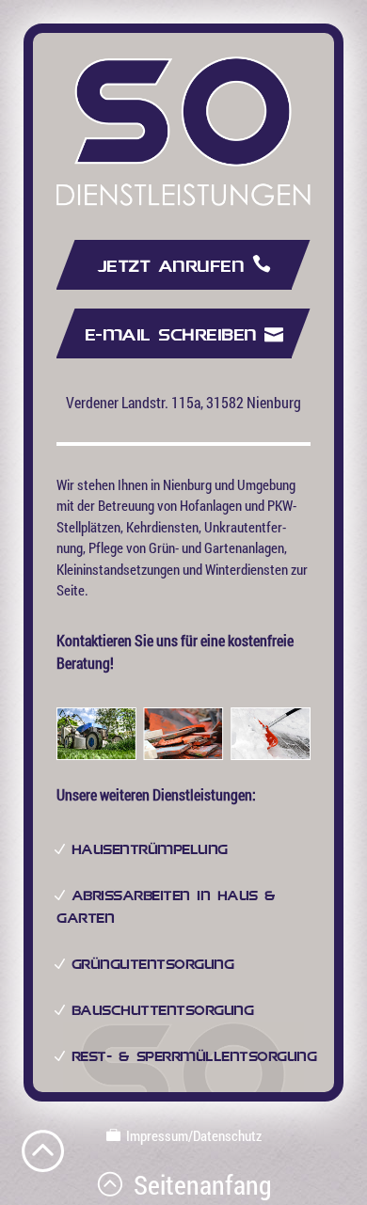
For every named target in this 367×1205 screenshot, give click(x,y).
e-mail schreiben (175, 335)
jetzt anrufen (174, 267)
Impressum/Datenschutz (191, 1135)
